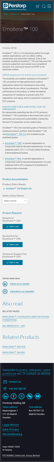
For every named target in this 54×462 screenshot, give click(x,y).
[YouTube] (38, 396)
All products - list (14, 325)
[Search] (44, 6)
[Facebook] (14, 396)
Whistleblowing (12, 434)
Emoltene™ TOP (13, 143)
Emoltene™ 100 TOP (14, 346)
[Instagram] (22, 396)
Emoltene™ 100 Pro (16, 134)
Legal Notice (11, 424)
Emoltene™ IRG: (13, 158)
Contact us (15, 381)
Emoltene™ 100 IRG (14, 352)
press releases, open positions (26, 371)
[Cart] (37, 6)
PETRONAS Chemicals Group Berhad (21, 455)
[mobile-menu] (49, 6)
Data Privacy (11, 429)
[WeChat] (30, 396)
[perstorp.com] (16, 7)
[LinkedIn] (6, 396)
